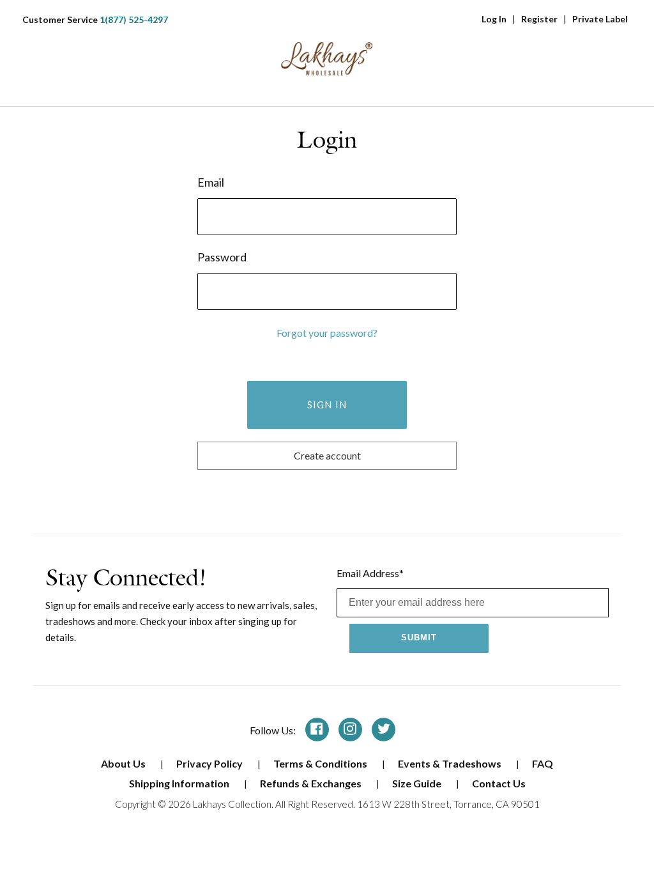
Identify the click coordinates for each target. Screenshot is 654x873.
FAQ (542, 763)
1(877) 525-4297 (134, 19)
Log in (494, 18)
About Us (124, 763)
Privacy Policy (210, 763)
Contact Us (499, 783)
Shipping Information (180, 783)
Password (222, 257)
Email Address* (370, 573)
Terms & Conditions (321, 763)
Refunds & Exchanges (311, 783)
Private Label (600, 18)
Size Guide (417, 783)
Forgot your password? (327, 333)
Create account (327, 455)
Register (539, 18)
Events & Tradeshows (450, 763)
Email (210, 182)
